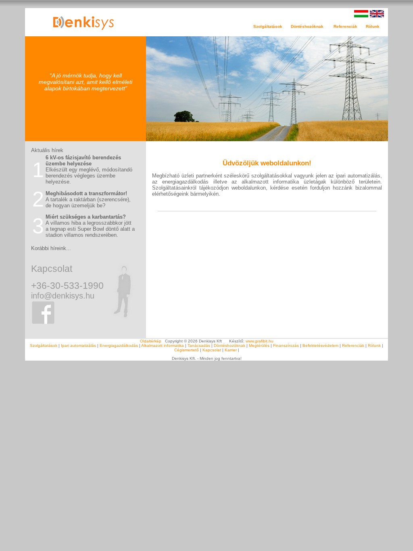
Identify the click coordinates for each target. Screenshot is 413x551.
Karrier (231, 350)
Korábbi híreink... (51, 248)
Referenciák (350, 26)
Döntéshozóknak (229, 345)
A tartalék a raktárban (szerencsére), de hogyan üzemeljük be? (88, 202)
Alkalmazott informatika (162, 345)
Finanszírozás (286, 345)
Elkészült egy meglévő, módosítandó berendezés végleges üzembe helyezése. (89, 176)
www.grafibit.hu (259, 341)
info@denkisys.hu (62, 295)
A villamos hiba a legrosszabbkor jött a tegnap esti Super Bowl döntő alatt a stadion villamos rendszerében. (90, 229)
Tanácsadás (199, 345)
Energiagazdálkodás (119, 345)
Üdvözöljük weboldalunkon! (267, 163)
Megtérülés (259, 345)
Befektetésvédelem (320, 345)
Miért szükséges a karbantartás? (86, 217)
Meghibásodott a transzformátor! (86, 193)
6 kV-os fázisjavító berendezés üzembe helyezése (83, 160)
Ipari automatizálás (78, 345)
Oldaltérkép (150, 341)
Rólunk (374, 345)
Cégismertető (186, 350)
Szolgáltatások (43, 345)
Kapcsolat (51, 268)
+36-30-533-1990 (67, 285)
